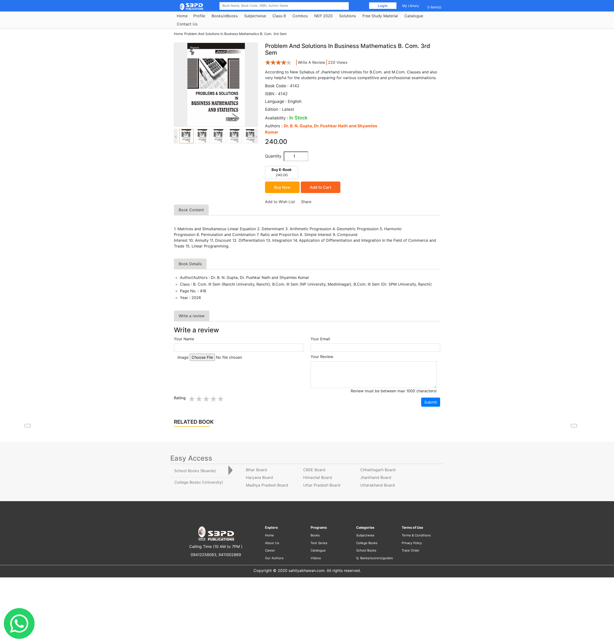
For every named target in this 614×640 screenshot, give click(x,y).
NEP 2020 (323, 16)
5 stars (220, 399)
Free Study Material (380, 16)
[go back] (27, 425)
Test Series (319, 543)
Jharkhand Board (375, 477)
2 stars (198, 399)
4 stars (213, 399)
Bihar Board (256, 469)
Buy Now (282, 187)
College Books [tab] (198, 482)
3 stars (206, 399)
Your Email (320, 338)
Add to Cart (320, 187)
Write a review (311, 62)
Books (315, 535)
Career (270, 550)
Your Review (322, 356)
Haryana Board (259, 477)
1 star (191, 399)
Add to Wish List (280, 201)
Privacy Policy (412, 543)
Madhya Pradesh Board (267, 485)
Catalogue (413, 16)
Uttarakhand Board (377, 485)
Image (183, 357)
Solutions (347, 16)
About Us (272, 543)
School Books (366, 550)
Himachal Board (317, 477)
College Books (367, 543)
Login (383, 6)
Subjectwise (255, 16)
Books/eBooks (225, 16)
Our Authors (274, 558)
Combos (300, 16)
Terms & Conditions (416, 535)
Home (182, 16)
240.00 (282, 172)
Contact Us (187, 24)
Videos (316, 558)
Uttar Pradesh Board (321, 485)
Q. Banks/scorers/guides (374, 558)
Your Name (184, 338)
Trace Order (410, 550)
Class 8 (279, 16)
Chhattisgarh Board (378, 469)
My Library (410, 6)
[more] (574, 425)
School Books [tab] (195, 470)
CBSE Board (314, 469)
